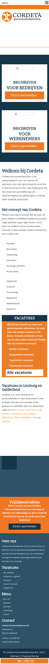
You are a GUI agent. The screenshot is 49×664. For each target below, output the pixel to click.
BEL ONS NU (26, 661)
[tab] (9, 463)
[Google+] (41, 6)
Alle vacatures (19, 372)
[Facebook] (36, 6)
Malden (32, 413)
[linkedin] (45, 6)
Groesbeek (16, 413)
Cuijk (39, 409)
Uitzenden (7, 607)
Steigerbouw (8, 588)
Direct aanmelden (23, 95)
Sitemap (14, 656)
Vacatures (7, 603)
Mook (17, 417)
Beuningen (19, 409)
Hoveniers (7, 580)
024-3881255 (14, 638)
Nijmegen (26, 417)
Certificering (7, 610)
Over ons (6, 599)
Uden (35, 417)
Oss (25, 413)
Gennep (6, 413)
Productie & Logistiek (11, 576)
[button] (47, 3)
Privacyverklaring (30, 656)
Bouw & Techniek (10, 584)
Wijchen (6, 421)
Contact (6, 614)
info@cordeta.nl (13, 642)
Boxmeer (30, 409)
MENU (5, 3)
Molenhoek (7, 417)
